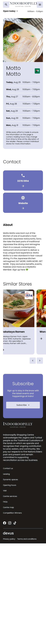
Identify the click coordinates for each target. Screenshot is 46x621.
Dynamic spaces (10, 479)
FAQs (5, 501)
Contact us (8, 468)
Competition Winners (12, 513)
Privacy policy (9, 539)
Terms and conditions (26, 539)
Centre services (10, 496)
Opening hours (9, 485)
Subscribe (23, 405)
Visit (5, 490)
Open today (10, 11)
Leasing (6, 474)
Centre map (8, 507)
